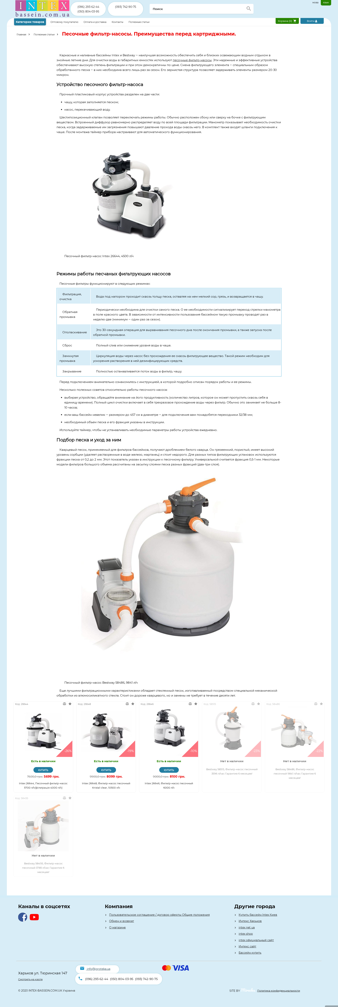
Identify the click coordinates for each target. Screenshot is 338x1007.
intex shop (246, 933)
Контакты (118, 22)
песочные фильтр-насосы (192, 60)
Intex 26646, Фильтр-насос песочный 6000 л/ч (169, 785)
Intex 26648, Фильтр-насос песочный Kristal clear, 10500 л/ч (106, 785)
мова (315, 2)
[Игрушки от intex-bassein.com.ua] (42, 17)
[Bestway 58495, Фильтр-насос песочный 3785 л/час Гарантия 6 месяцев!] (43, 825)
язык (326, 2)
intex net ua (247, 927)
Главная (21, 34)
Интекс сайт (247, 946)
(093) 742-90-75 (125, 7)
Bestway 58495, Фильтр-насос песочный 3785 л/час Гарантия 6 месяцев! (43, 868)
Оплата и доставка (95, 22)
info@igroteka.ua (98, 969)
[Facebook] (23, 920)
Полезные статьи (139, 22)
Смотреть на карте (30, 979)
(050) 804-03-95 (88, 11)
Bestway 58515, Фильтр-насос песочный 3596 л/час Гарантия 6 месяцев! (232, 771)
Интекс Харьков (250, 921)
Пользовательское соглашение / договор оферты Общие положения (159, 915)
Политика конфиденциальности (278, 990)
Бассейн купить (250, 952)
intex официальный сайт (256, 940)
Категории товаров (30, 22)
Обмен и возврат (121, 921)
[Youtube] (35, 920)
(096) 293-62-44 (88, 7)
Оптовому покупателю (64, 22)
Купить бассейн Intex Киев (258, 915)
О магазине (117, 927)
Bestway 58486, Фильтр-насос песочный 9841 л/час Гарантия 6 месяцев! (295, 773)
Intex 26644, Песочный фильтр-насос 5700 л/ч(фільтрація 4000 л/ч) (43, 785)
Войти (311, 21)
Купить (43, 770)
